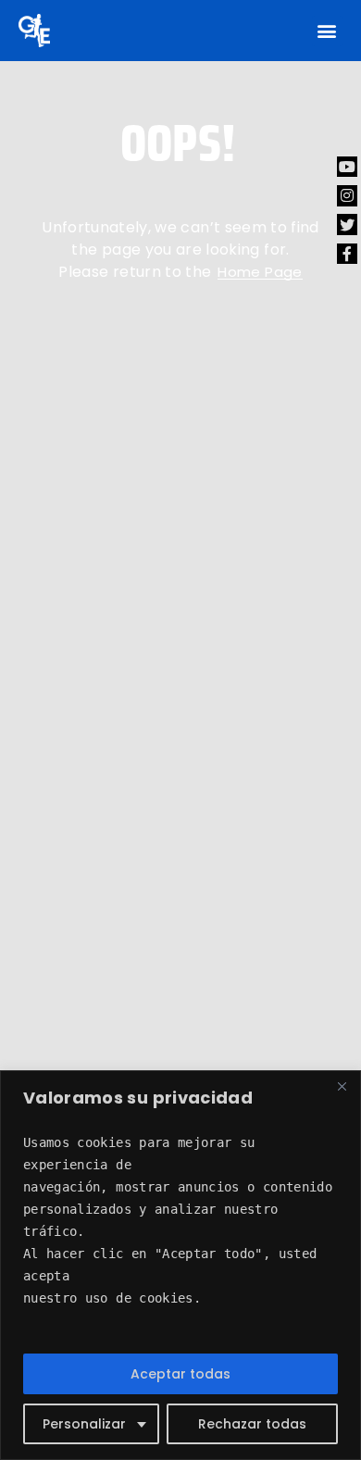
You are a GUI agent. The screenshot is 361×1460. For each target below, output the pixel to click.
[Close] (341, 1086)
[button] (327, 31)
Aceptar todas (180, 1374)
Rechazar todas (252, 1424)
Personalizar (84, 1424)
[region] (180, 1265)
